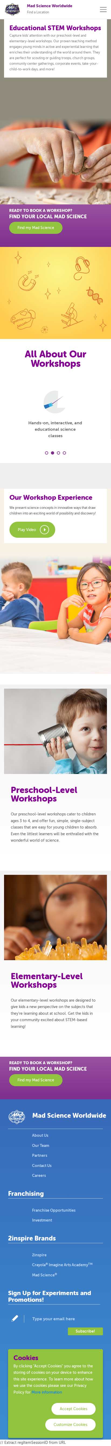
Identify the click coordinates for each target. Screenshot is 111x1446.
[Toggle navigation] (103, 9)
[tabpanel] (55, 414)
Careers (39, 1175)
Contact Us (41, 1165)
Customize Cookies (70, 1425)
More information (47, 1392)
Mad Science (44, 1275)
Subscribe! (85, 1331)
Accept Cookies (73, 1409)
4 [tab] (64, 453)
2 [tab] (52, 453)
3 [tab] (58, 453)
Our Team (40, 1145)
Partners (39, 1155)
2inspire (39, 1255)
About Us (40, 1135)
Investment (42, 1220)
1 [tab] (46, 453)
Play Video (27, 530)
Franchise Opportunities (53, 1210)
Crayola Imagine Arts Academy (62, 1264)
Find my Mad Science (36, 228)
